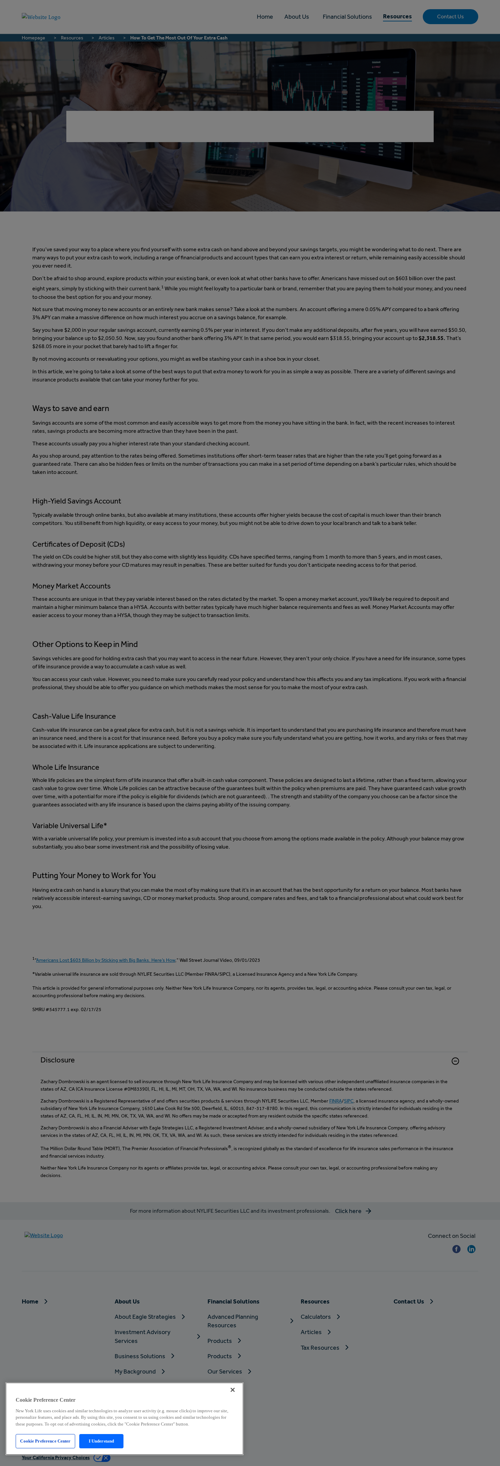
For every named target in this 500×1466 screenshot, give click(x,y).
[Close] (232, 1389)
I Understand (101, 1441)
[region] (124, 1418)
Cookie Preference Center (45, 1441)
